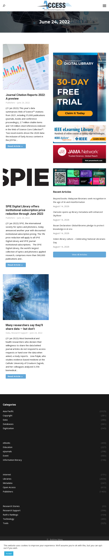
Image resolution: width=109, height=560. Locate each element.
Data (8, 332)
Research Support (19, 332)
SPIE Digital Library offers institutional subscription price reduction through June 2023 (25, 210)
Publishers (10, 102)
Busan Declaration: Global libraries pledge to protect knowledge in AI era (78, 227)
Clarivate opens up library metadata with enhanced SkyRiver (78, 213)
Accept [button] (9, 553)
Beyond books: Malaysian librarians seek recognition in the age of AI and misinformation (79, 200)
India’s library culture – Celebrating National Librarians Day (79, 240)
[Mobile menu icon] (104, 5)
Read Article (14, 146)
